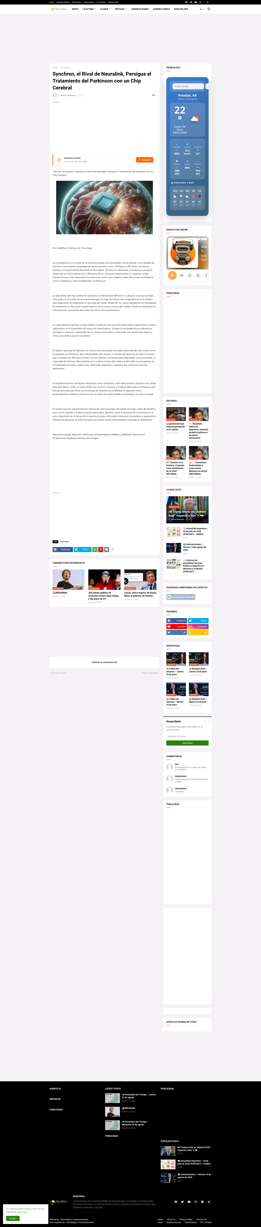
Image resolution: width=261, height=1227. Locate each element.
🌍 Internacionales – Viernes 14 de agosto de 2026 (194, 547)
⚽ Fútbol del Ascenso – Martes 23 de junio (175, 702)
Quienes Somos (63, 2)
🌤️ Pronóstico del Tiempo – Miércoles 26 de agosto (135, 1123)
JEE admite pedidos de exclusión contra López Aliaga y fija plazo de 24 (103, 595)
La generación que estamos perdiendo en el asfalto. (175, 427)
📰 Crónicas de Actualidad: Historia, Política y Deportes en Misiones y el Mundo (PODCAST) (193, 566)
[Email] (106, 549)
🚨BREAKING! (60, 592)
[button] (201, 9)
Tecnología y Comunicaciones (80, 1222)
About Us (171, 1219)
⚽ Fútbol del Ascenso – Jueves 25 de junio (175, 672)
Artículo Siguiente (149, 673)
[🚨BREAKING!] (112, 1112)
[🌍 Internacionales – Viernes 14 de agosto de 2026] (173, 548)
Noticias (120, 9)
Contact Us (201, 1219)
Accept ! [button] (13, 1218)
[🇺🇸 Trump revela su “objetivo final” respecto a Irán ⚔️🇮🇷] (168, 1151)
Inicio (52, 2)
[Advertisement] (131, 39)
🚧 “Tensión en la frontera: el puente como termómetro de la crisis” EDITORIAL (175, 468)
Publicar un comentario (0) (104, 662)
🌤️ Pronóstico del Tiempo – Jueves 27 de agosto (139, 1096)
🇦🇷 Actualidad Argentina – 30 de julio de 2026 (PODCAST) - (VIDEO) (195, 531)
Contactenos (89, 2)
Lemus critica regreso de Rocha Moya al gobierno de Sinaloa (140, 594)
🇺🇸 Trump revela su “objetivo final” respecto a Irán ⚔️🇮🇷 (194, 1148)
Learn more (22, 1212)
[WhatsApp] (94, 549)
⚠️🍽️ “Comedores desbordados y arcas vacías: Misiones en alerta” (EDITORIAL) (198, 468)
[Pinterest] (100, 549)
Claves (104, 9)
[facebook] (186, 2)
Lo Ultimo (88, 9)
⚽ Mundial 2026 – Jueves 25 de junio (198, 670)
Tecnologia (65, 68)
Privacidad (76, 2)
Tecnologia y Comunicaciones (74, 1219)
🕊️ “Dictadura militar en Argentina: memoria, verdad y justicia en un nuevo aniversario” (199, 431)
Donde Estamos (140, 9)
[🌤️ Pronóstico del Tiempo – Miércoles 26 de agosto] (112, 1125)
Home (160, 1219)
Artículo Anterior (59, 673)
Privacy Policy (185, 1219)
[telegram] (202, 1202)
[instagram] (200, 2)
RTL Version (206, 1222)
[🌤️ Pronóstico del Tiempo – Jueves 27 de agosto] (112, 1098)
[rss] (208, 2)
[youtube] (196, 2)
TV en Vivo (101, 2)
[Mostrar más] (112, 549)
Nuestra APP (113, 2)
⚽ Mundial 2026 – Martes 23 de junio (198, 700)
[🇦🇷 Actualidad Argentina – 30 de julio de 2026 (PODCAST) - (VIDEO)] (173, 532)
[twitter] (191, 2)
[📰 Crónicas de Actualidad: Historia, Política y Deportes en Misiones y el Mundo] (173, 564)
